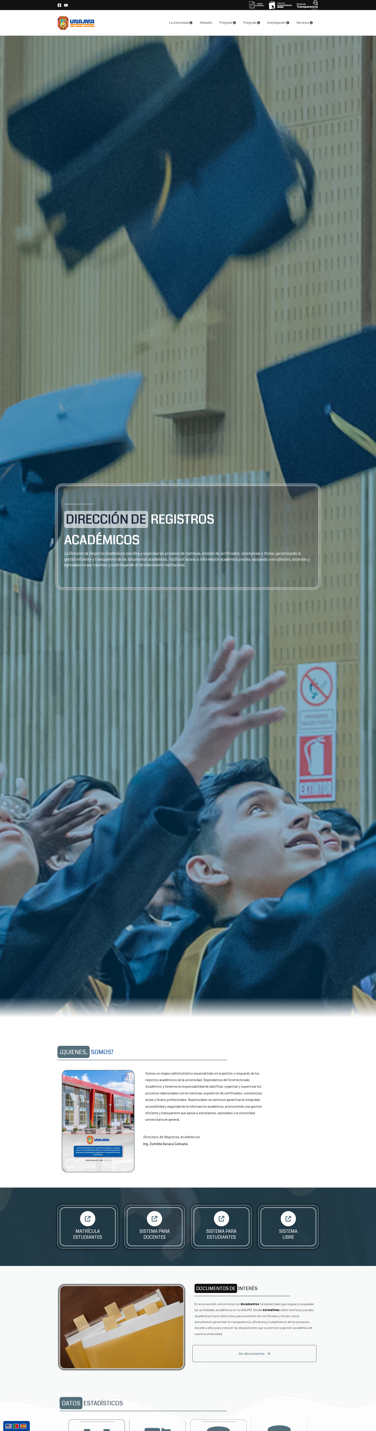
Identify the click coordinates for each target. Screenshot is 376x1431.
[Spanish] (24, 1426)
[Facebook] (59, 5)
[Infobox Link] (87, 1227)
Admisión (206, 22)
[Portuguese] (16, 1426)
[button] (254, 1353)
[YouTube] (66, 5)
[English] (9, 1426)
